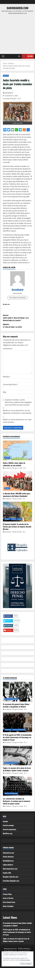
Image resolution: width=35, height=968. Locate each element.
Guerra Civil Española (11, 699)
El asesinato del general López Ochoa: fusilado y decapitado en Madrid (16, 705)
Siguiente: (12, 325)
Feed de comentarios (9, 829)
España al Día (7, 873)
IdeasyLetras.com (8, 853)
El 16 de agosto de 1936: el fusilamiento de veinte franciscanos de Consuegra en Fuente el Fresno (17, 737)
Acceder (5, 821)
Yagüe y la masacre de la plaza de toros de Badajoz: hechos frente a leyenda (17, 769)
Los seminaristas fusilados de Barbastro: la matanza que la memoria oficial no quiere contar (16, 801)
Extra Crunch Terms (9, 902)
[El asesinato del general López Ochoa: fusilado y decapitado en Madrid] (17, 691)
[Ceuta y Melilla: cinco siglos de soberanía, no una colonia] (17, 450)
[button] (3, 56)
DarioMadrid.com (17, 8)
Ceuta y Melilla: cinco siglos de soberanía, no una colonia (14, 464)
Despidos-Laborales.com (10, 877)
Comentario (8, 348)
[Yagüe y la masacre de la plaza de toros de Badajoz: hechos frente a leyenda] (17, 755)
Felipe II (7, 519)
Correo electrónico (10, 384)
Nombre (6, 377)
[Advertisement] (17, 33)
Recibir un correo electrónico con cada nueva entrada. (17, 420)
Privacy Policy (7, 894)
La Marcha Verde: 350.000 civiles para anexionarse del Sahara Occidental (16, 494)
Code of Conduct (8, 906)
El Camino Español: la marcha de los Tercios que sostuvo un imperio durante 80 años (17, 526)
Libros (19, 519)
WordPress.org (7, 833)
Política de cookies (25, 960)
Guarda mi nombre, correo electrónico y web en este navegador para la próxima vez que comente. (18, 402)
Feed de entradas (8, 825)
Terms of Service (8, 898)
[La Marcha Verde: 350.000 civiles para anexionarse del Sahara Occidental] (17, 481)
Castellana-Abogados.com (11, 881)
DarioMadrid (9, 93)
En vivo (30, 56)
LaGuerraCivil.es (8, 864)
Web (4, 392)
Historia (6, 76)
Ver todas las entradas (17, 297)
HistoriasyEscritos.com (10, 869)
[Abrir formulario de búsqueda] (19, 56)
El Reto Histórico (8, 857)
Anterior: (16, 317)
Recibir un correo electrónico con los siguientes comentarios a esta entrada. (17, 411)
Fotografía (8, 729)
